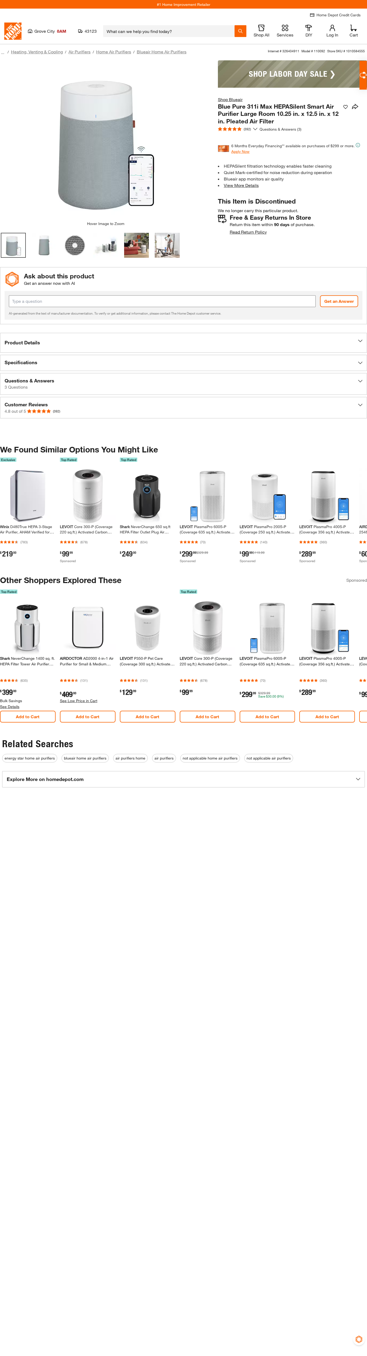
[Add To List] (345, 107)
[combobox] (168, 31)
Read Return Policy (248, 231)
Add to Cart (27, 716)
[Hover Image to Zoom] (105, 140)
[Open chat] (363, 75)
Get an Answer (339, 301)
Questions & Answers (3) (280, 129)
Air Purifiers (80, 51)
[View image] (13, 245)
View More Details (241, 185)
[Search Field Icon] (240, 31)
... (2, 52)
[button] (183, 343)
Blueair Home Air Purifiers (161, 51)
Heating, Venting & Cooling (37, 51)
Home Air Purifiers (113, 51)
